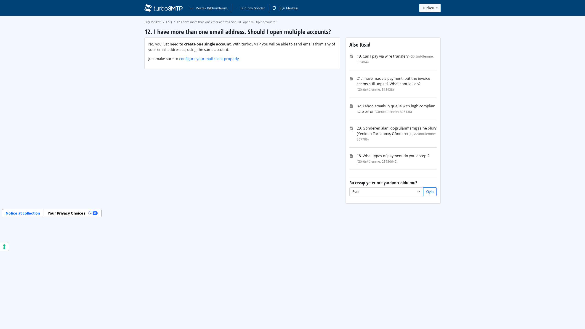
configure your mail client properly (209, 58)
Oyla (430, 191)
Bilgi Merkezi (288, 8)
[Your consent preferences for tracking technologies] (4, 246)
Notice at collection (23, 213)
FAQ (169, 22)
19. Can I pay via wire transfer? (383, 56)
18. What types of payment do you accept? (393, 155)
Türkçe (428, 8)
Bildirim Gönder (252, 8)
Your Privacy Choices (66, 213)
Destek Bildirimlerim (211, 8)
